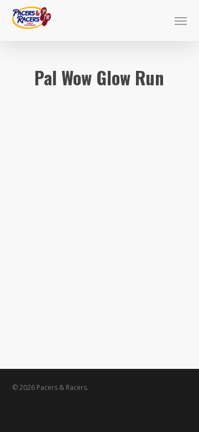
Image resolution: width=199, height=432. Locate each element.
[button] (181, 20)
